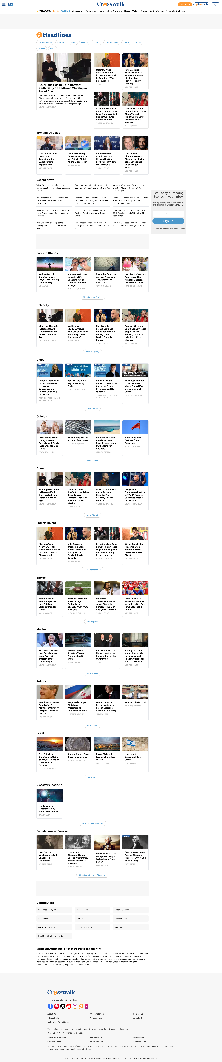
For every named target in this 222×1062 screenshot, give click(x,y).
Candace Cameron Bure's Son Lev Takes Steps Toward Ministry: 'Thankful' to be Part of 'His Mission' (130, 200)
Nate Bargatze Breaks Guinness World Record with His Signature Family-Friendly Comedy (53, 200)
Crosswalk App (97, 1014)
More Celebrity (92, 352)
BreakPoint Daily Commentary (51, 936)
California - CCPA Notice (58, 1022)
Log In (215, 4)
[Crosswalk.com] (111, 4)
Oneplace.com (139, 1041)
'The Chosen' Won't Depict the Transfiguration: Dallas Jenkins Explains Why (53, 225)
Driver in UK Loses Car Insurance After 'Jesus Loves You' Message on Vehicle (129, 224)
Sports (126, 42)
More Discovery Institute (92, 823)
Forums (65, 11)
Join (185, 4)
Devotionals (92, 11)
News (127, 11)
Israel (52, 48)
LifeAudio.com (96, 1041)
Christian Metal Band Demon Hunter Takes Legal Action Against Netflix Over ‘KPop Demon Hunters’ (92, 200)
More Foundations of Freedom (92, 875)
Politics (41, 48)
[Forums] (81, 1006)
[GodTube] (87, 1006)
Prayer (143, 11)
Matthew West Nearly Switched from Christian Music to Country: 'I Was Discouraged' (129, 188)
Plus (56, 11)
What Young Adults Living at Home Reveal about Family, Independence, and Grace (54, 188)
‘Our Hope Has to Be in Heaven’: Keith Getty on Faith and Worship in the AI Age (92, 186)
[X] (62, 1006)
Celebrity (61, 42)
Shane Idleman (44, 918)
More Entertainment (92, 570)
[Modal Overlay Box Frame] (168, 212)
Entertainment (111, 42)
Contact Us (138, 1014)
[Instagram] (75, 1006)
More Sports (92, 621)
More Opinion (92, 460)
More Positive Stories (92, 297)
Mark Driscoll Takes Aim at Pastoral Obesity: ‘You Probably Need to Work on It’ (92, 225)
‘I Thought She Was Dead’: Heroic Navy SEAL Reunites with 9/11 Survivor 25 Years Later (130, 213)
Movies (138, 42)
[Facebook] (50, 1006)
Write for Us (138, 1018)
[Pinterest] (56, 1006)
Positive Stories (45, 42)
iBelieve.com (138, 1037)
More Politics (92, 725)
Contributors (45, 902)
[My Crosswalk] (201, 4)
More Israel (92, 777)
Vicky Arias (119, 927)
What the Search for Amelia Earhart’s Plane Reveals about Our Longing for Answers (52, 213)
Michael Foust (82, 910)
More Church (92, 515)
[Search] (10, 4)
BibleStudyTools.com (56, 1037)
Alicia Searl (81, 918)
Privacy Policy (53, 1018)
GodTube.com (96, 1037)
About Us (51, 1014)
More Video (92, 408)
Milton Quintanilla (122, 910)
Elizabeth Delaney (84, 927)
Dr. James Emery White (48, 910)
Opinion (84, 42)
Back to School (156, 11)
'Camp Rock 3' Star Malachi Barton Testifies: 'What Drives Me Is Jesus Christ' (90, 213)
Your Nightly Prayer (176, 11)
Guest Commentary (46, 927)
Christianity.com (54, 1041)
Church (97, 42)
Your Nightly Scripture (111, 11)
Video (135, 11)
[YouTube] (68, 1006)
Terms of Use (96, 1018)
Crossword (77, 11)
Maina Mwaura (121, 918)
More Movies (92, 673)
